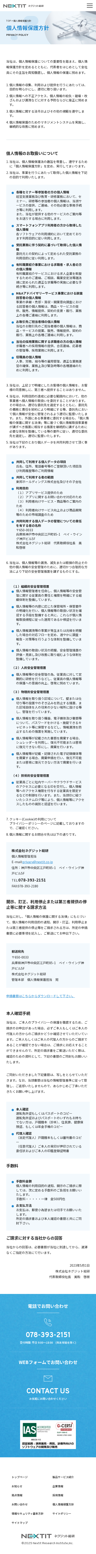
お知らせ (17, 1486)
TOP (8, 20)
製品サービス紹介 (63, 1477)
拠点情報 (17, 1495)
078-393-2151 (32, 880)
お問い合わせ (20, 1504)
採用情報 (57, 1495)
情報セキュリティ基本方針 (28, 1513)
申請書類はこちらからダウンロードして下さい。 (40, 996)
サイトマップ (20, 1522)
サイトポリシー (61, 1513)
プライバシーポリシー (25, 823)
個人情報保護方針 (63, 1504)
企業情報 (57, 1486)
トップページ (20, 1477)
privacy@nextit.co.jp (37, 862)
